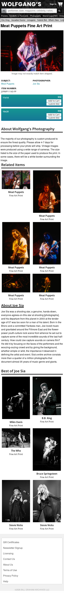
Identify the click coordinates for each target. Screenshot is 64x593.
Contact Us (9, 559)
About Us (8, 564)
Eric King (5, 20)
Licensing (8, 553)
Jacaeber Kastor (18, 20)
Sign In (53, 4)
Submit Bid (42, 20)
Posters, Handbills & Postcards (14, 16)
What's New (54, 20)
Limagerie (31, 20)
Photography (35, 16)
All (4, 11)
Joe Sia (36, 83)
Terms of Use (10, 570)
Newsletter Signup (13, 548)
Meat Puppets (7, 83)
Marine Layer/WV (50, 16)
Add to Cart (54, 100)
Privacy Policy (10, 575)
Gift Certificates (11, 542)
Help (5, 581)
